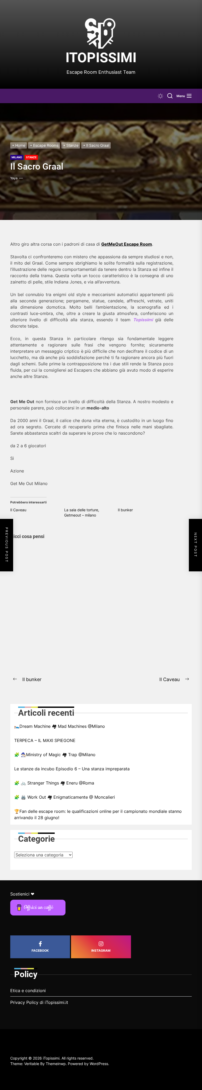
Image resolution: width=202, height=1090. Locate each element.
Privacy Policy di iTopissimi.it (39, 1002)
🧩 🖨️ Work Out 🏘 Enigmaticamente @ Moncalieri (64, 797)
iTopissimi (101, 58)
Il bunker (125, 510)
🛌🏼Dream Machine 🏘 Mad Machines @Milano (59, 726)
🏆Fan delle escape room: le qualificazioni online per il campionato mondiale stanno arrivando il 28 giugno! (98, 814)
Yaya (14, 178)
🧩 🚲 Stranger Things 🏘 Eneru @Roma (54, 783)
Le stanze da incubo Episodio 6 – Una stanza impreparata (72, 768)
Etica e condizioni (28, 990)
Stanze (31, 157)
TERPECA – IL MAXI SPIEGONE (44, 740)
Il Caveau (18, 510)
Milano (17, 157)
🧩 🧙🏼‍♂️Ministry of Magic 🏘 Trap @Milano (54, 754)
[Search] (170, 96)
